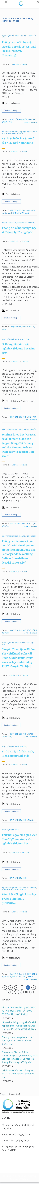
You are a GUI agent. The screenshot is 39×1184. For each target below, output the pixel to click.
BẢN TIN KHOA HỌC (10, 132)
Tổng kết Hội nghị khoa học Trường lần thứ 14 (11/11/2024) (19, 899)
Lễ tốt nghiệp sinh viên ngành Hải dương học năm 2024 (18, 348)
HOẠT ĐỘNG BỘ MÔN (10, 36)
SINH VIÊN (24, 339)
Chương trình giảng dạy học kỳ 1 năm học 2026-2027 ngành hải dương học (18, 1040)
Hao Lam (25, 241)
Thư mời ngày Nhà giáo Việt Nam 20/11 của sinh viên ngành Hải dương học (19, 839)
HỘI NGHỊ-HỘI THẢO (10, 889)
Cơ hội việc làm (9, 223)
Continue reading (11, 110)
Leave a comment (30, 122)
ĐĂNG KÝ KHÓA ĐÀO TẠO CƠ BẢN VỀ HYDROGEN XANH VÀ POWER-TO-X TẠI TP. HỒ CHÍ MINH (18, 1011)
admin (24, 64)
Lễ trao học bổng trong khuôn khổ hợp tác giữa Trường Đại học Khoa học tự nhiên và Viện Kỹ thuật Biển (19, 1025)
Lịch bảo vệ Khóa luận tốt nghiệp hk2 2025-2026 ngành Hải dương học (18, 1073)
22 (26, 991)
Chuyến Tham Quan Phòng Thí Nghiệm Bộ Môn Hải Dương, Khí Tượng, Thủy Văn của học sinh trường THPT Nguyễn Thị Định (18, 658)
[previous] (3, 31)
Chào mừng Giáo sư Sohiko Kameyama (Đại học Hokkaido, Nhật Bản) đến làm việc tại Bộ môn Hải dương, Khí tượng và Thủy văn (19, 1057)
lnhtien (25, 362)
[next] (35, 31)
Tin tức (23, 746)
